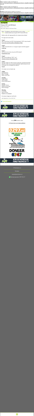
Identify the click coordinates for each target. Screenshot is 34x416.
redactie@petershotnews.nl (17, 174)
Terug (33, 112)
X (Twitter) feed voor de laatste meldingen (17, 123)
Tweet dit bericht (7, 101)
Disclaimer (17, 171)
